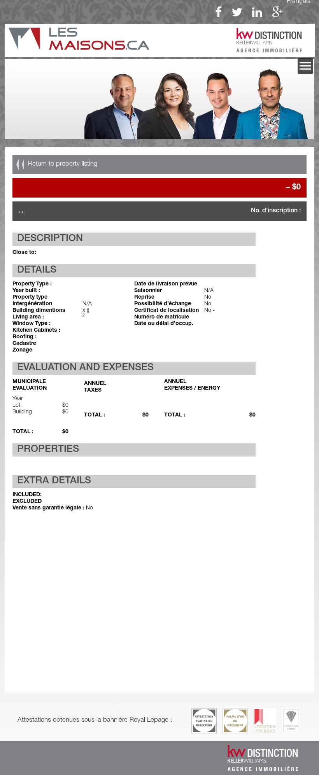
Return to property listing (62, 164)
